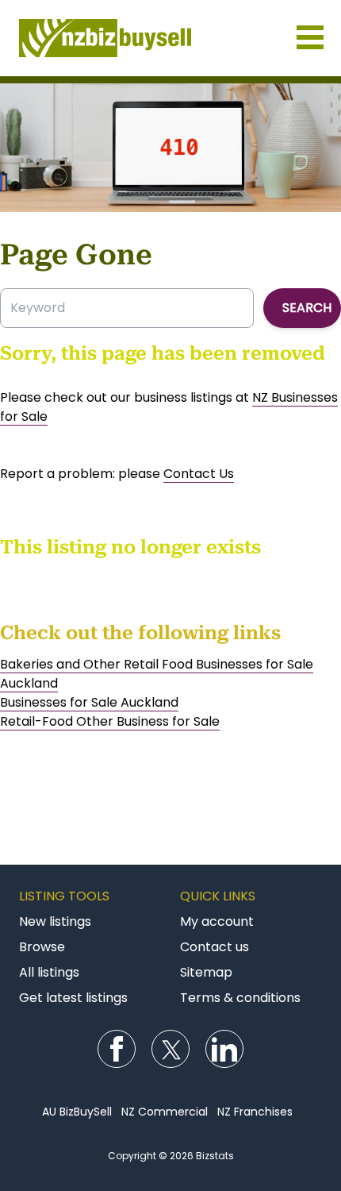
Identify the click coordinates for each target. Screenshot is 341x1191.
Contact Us (198, 473)
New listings (55, 921)
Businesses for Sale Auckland (89, 702)
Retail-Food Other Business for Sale (110, 721)
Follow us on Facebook (117, 1049)
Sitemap (206, 972)
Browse (42, 947)
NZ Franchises (255, 1112)
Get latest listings (73, 998)
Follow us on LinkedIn (224, 1049)
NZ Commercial (164, 1112)
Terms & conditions (240, 998)
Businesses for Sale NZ (170, 38)
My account (217, 921)
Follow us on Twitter (170, 1049)
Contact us (214, 947)
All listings (49, 972)
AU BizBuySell (77, 1112)
